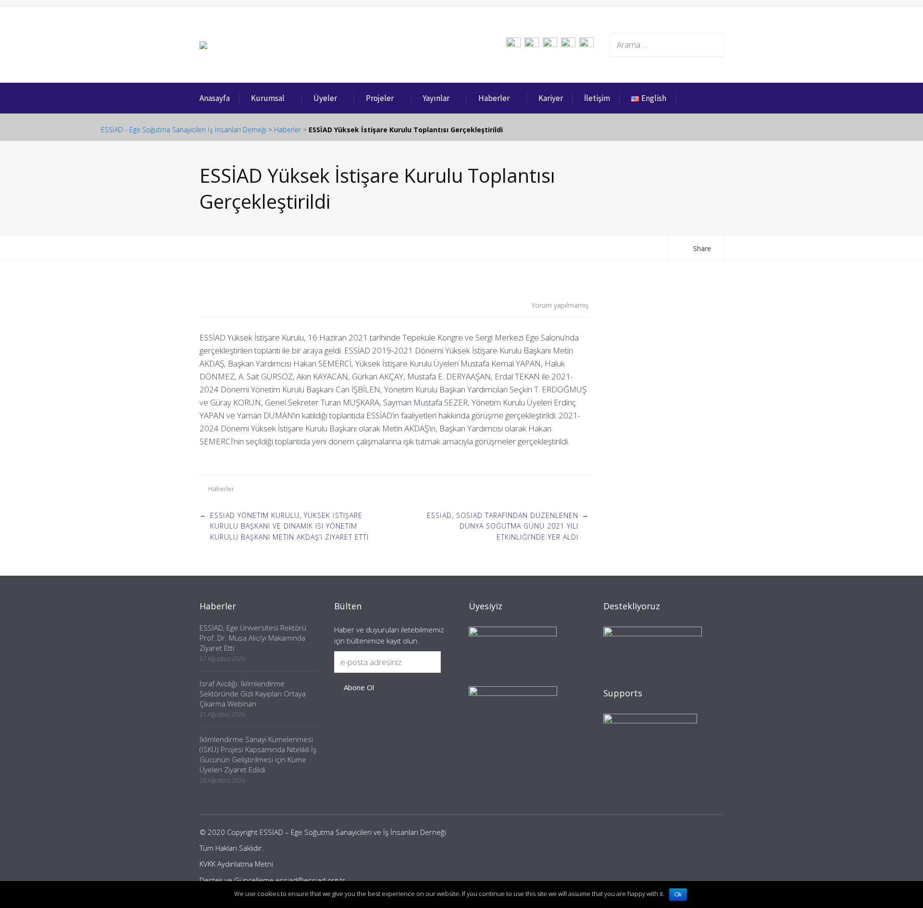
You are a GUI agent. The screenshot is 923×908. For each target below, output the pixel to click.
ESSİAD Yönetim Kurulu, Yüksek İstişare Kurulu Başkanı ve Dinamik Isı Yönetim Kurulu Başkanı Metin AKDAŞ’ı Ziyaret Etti (289, 526)
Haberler (494, 98)
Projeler (380, 98)
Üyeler (325, 98)
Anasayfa (215, 98)
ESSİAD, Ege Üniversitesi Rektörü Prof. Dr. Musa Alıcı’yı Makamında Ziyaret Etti (253, 638)
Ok (678, 894)
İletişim (597, 98)
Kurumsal (268, 98)
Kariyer (550, 98)
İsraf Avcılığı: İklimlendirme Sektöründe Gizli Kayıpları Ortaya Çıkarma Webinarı (253, 693)
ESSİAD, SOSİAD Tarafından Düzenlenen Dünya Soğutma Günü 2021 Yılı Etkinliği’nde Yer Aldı (502, 526)
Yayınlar (436, 98)
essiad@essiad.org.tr (310, 880)
